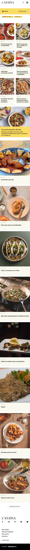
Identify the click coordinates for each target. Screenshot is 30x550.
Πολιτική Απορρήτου (7, 532)
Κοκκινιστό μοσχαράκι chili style (11, 130)
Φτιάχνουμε (4, 132)
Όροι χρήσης (5, 529)
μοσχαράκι (10, 132)
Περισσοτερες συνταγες (15, 506)
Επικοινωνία (5, 534)
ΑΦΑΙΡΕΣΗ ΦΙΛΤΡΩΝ (22, 11)
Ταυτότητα (5, 536)
